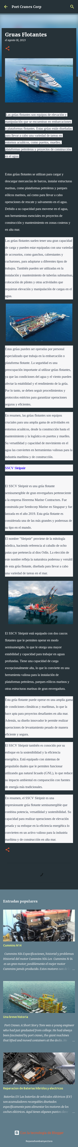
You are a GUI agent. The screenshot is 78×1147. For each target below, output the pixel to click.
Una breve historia (15, 1017)
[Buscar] (72, 7)
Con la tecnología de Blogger (41, 1133)
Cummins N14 (12, 945)
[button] (7, 49)
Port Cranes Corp (26, 7)
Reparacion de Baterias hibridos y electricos (33, 1088)
